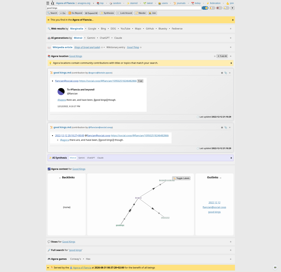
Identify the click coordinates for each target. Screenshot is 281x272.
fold (140, 81)
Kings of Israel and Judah (87, 47)
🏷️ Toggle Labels (181, 178)
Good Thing (133, 47)
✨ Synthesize (107, 13)
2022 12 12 (214, 202)
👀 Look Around (124, 13)
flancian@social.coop (66, 80)
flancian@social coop (214, 207)
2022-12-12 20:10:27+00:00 (69, 135)
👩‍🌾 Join (152, 13)
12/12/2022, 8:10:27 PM (68, 106)
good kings (214, 212)
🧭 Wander (140, 13)
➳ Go (62, 13)
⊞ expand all (91, 13)
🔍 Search (52, 13)
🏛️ (71, 267)
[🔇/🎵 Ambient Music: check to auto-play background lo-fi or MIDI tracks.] (219, 8)
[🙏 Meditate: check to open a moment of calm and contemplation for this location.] (226, 8)
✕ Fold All (222, 56)
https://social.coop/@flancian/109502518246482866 (107, 80)
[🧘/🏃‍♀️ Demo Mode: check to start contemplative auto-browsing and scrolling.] (212, 8)
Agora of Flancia (82, 267)
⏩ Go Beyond (75, 13)
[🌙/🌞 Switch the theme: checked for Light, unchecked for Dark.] (205, 8)
